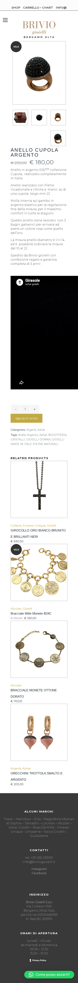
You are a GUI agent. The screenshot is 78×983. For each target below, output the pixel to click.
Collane (16, 525)
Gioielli (51, 525)
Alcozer (16, 608)
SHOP (16, 7)
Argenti (31, 429)
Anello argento (28, 435)
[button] (49, 974)
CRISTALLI (18, 439)
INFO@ (61, 7)
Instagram (39, 869)
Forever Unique (34, 525)
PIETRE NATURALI (45, 444)
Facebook (39, 873)
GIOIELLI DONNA (38, 439)
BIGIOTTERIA (57, 435)
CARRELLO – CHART (38, 7)
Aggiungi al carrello (26, 418)
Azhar (41, 429)
